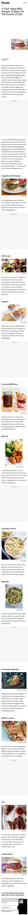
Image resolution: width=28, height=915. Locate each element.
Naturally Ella (6, 338)
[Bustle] (6, 2)
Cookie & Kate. (6, 623)
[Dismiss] (25, 900)
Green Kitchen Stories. (8, 710)
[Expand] (20, 900)
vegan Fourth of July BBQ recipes (15, 75)
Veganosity (21, 837)
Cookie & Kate (19, 574)
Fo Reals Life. (11, 210)
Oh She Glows (9, 426)
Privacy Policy (9, 911)
